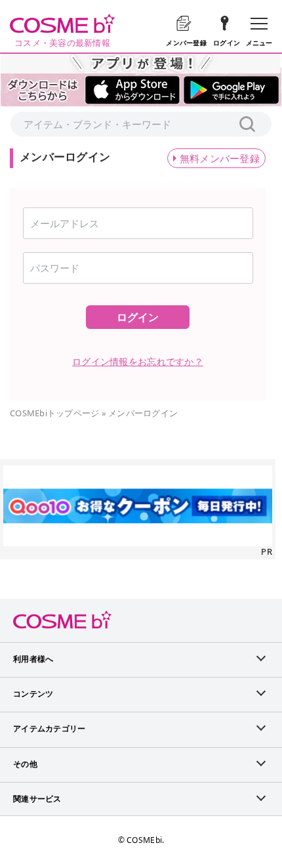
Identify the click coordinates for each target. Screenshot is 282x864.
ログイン (138, 317)
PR (266, 551)
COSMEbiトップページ (54, 413)
